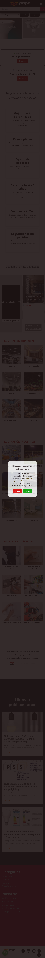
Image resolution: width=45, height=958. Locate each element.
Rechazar (17, 491)
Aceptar (27, 491)
